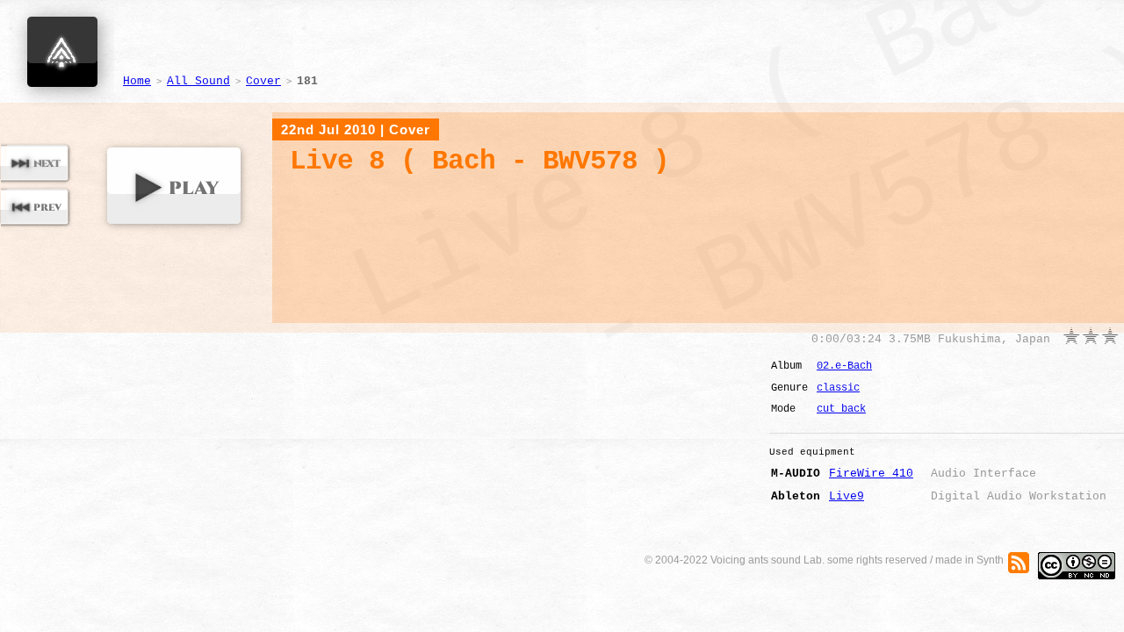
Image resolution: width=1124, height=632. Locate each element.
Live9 (846, 496)
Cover (263, 81)
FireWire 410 (871, 473)
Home (137, 81)
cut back (841, 409)
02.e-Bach (844, 366)
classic (838, 388)
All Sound (198, 81)
